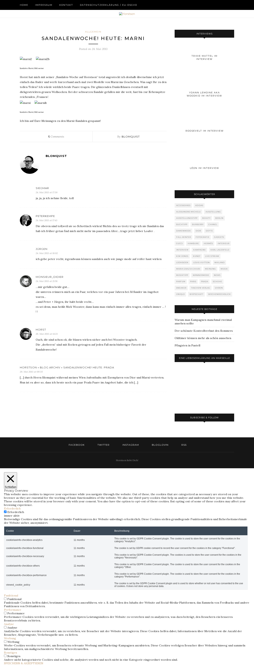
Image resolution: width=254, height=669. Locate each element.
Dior (198, 231)
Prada (204, 281)
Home (24, 5)
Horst (41, 329)
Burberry (198, 224)
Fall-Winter (183, 237)
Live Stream (212, 256)
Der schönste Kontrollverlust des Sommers (204, 331)
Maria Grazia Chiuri (188, 269)
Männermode (201, 275)
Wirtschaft (196, 294)
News (217, 275)
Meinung (210, 269)
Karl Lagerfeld (220, 250)
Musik (224, 269)
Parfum (180, 281)
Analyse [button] (9, 624)
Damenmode (183, 231)
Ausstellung (213, 212)
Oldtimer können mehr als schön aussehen (203, 338)
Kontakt (66, 5)
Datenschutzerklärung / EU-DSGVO (108, 5)
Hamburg (193, 243)
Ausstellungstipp (186, 218)
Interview (182, 250)
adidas (199, 205)
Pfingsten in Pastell (187, 345)
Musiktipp (182, 275)
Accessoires (183, 205)
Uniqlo (180, 294)
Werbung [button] (10, 638)
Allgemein (93, 31)
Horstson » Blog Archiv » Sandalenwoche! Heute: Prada (67, 367)
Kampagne (199, 250)
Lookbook (182, 262)
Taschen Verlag (200, 288)
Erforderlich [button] (12, 508)
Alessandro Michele (188, 212)
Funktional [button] (11, 595)
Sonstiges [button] (10, 652)
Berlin (219, 218)
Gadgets (219, 237)
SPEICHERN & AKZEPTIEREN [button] (23, 663)
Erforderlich (15, 512)
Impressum (43, 5)
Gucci (179, 243)
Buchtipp (181, 224)
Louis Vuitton (201, 262)
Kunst (196, 256)
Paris (193, 281)
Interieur (223, 243)
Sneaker (181, 288)
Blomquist (131, 136)
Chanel (212, 224)
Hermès (208, 243)
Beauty (206, 218)
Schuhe (217, 281)
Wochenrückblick (219, 294)
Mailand (220, 262)
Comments (56, 136)
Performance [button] (12, 610)
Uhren (219, 288)
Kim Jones (182, 256)
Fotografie (202, 237)
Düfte (209, 231)
